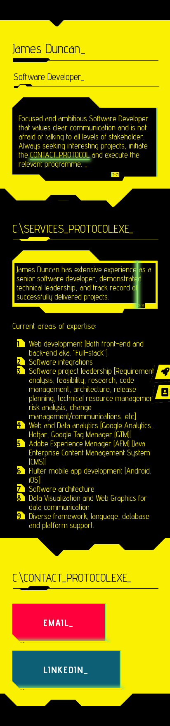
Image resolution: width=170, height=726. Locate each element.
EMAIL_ (58, 623)
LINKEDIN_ (66, 670)
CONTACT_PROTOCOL (60, 154)
